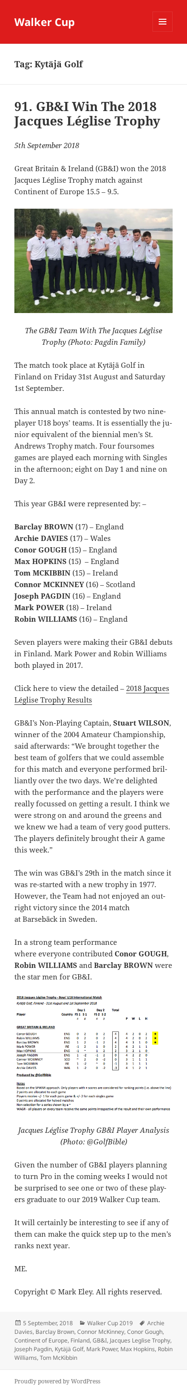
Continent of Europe (41, 1340)
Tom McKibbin (58, 1358)
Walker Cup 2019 (110, 1323)
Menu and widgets (163, 31)
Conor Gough (145, 1332)
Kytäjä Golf (69, 1349)
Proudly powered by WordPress (57, 1381)
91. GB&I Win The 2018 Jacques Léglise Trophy (87, 113)
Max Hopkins (137, 1349)
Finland (80, 1340)
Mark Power (101, 1349)
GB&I (100, 1340)
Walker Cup (44, 21)
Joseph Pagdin (33, 1349)
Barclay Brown (54, 1332)
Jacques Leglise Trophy (140, 1340)
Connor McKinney (100, 1332)
